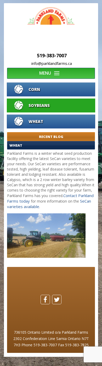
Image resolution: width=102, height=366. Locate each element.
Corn (34, 89)
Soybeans (39, 105)
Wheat (36, 121)
